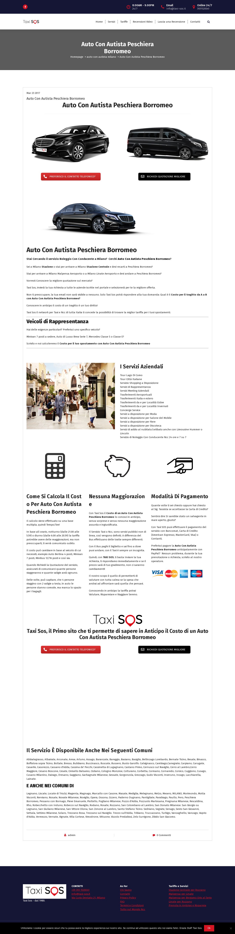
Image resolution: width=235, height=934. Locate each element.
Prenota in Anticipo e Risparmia (187, 905)
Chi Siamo (126, 889)
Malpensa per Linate (181, 893)
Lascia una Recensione (171, 21)
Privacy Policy (128, 897)
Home (99, 21)
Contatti (195, 21)
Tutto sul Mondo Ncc (132, 909)
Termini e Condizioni (132, 905)
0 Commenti (164, 835)
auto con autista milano (101, 56)
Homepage (76, 56)
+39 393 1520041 (80, 889)
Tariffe (124, 21)
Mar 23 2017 (33, 93)
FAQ (122, 901)
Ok (209, 928)
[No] (230, 928)
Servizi (111, 21)
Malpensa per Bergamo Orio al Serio (190, 897)
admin (72, 835)
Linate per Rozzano (180, 901)
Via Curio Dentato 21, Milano (88, 897)
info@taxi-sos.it (81, 893)
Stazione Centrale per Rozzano (187, 889)
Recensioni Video (143, 21)
